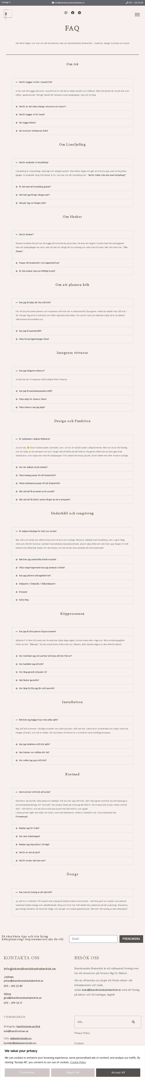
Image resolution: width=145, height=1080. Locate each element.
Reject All (72, 1072)
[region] (72, 1062)
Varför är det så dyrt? (29, 852)
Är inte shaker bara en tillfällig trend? (37, 271)
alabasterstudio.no (21, 1038)
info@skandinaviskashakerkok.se (69, 3)
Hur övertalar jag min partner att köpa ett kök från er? (45, 656)
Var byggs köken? (27, 123)
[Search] (134, 1022)
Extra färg (24, 600)
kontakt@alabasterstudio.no (20, 1043)
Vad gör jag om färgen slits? (32, 203)
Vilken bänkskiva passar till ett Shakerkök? (39, 483)
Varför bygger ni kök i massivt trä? (35, 82)
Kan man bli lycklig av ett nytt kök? (35, 892)
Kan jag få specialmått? (30, 331)
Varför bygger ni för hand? (32, 115)
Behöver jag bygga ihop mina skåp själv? (38, 720)
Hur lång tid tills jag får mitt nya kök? (37, 688)
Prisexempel (22, 817)
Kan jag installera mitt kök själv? (34, 744)
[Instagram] (65, 12)
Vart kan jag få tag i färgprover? (34, 195)
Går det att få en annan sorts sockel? (36, 491)
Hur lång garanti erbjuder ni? (33, 672)
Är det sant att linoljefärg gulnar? (35, 187)
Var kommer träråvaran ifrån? (33, 131)
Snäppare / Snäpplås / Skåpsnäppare (37, 584)
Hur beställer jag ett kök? (31, 664)
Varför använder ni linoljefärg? (33, 162)
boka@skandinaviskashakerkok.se (101, 990)
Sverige (5, 2)
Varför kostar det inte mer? (32, 861)
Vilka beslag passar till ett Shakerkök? (37, 475)
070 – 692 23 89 (135, 3)
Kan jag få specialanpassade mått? (35, 391)
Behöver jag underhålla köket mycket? (37, 559)
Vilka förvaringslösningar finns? (34, 339)
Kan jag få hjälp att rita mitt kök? (35, 303)
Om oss (34, 644)
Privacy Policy (82, 1033)
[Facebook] (72, 12)
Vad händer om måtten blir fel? (34, 752)
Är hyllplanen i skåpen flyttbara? (34, 439)
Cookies (79, 1043)
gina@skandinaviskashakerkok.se (23, 998)
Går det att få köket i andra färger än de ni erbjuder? (44, 500)
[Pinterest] (79, 12)
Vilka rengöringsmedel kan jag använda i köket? (42, 568)
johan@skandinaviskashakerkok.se (23, 981)
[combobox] (101, 1022)
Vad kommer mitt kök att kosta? (34, 792)
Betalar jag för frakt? (29, 828)
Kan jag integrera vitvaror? (32, 371)
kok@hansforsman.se (16, 1031)
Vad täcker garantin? (29, 680)
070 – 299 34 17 (13, 1003)
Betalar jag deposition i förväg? (34, 844)
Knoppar (23, 592)
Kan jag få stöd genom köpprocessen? (37, 631)
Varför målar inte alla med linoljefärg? (106, 175)
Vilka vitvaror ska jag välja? (32, 407)
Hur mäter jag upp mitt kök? (32, 760)
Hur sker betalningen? (29, 836)
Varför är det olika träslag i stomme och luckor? (42, 107)
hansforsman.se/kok (28, 1026)
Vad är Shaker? (26, 234)
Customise (27, 1072)
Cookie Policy (78, 1062)
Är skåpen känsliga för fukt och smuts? (37, 531)
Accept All (118, 1072)
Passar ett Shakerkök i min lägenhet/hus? (39, 263)
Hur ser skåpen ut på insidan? (33, 467)
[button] (72, 82)
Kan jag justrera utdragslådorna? (35, 576)
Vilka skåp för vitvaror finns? (32, 399)
